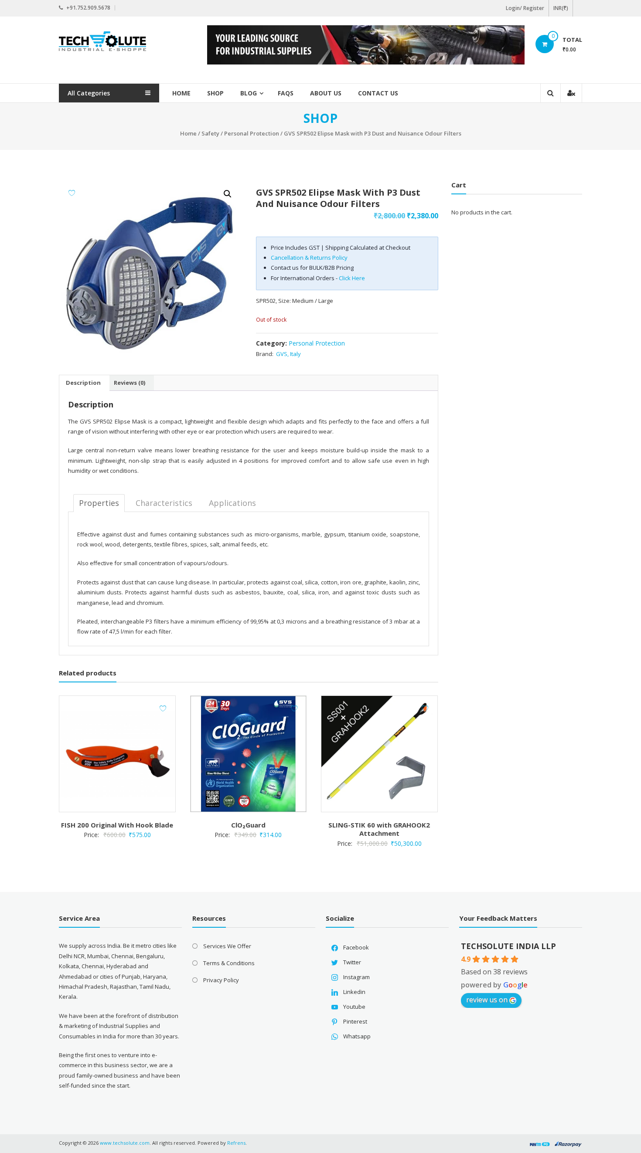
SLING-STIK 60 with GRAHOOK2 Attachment (379, 829)
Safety (210, 133)
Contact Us (378, 93)
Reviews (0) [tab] (129, 383)
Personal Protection (251, 133)
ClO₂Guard (248, 825)
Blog (248, 93)
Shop (215, 93)
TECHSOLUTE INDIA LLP (508, 946)
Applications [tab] (232, 503)
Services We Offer (227, 946)
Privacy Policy (221, 980)
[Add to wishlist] (72, 193)
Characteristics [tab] (164, 503)
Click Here (352, 278)
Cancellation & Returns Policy (309, 257)
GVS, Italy (288, 354)
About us (325, 93)
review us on (487, 999)
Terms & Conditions (229, 963)
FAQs (285, 93)
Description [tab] (83, 383)
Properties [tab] (99, 503)
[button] (227, 194)
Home (181, 93)
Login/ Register (525, 8)
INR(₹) (560, 8)
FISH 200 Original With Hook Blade (117, 825)
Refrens (236, 1142)
